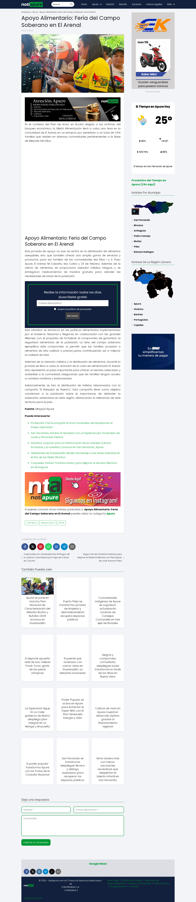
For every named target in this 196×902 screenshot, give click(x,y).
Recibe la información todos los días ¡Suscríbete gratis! (72, 294)
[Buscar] (71, 4)
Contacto (134, 886)
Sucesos (136, 4)
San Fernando (142, 220)
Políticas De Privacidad (139, 883)
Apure (95, 4)
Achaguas (140, 230)
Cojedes (138, 325)
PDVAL (61, 522)
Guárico (138, 309)
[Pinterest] (40, 546)
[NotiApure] (73, 120)
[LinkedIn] (56, 546)
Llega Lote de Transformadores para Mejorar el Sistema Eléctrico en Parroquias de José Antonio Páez (99, 557)
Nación (110, 4)
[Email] (72, 546)
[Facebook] (24, 546)
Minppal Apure (48, 522)
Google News (98, 863)
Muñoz (137, 241)
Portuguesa (141, 319)
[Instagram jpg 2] (73, 505)
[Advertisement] (73, 166)
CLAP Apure (31, 522)
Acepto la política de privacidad (74, 309)
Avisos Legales (154, 4)
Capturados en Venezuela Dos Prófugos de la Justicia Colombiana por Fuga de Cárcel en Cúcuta (47, 557)
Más (169, 4)
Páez (136, 246)
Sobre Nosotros (162, 883)
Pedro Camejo (142, 235)
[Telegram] (64, 546)
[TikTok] (52, 871)
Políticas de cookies (132, 880)
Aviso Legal (113, 880)
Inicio (84, 4)
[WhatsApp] (48, 546)
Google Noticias (118, 886)
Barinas (138, 314)
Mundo (123, 4)
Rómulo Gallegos (144, 251)
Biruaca (138, 225)
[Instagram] (39, 871)
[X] (32, 546)
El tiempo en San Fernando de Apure (153, 166)
